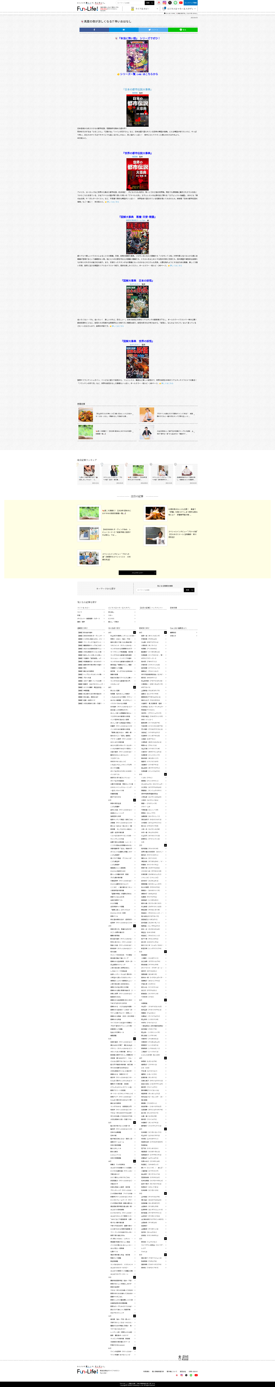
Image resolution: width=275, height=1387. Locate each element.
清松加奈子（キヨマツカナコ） (151, 819)
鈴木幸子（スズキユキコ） (150, 881)
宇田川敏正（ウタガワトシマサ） (152, 716)
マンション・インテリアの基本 (120, 658)
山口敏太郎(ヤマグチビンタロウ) (152, 1219)
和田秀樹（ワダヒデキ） (149, 1261)
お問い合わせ (193, 1371)
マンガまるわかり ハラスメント (121, 1264)
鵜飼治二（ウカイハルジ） (150, 671)
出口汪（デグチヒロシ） (149, 990)
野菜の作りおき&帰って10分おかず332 (123, 1293)
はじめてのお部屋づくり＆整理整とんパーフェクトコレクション (123, 1168)
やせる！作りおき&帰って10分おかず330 (123, 1290)
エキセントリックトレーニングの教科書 (123, 787)
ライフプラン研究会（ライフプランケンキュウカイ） (154, 1245)
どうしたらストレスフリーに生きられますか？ (123, 1087)
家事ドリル (114, 916)
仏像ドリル (114, 1251)
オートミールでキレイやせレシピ (121, 1093)
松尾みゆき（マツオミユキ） (151, 1161)
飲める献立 (114, 1151)
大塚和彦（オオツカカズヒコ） (151, 742)
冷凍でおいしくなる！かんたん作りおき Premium (123, 1322)
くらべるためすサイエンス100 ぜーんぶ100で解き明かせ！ (123, 835)
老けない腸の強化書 (117, 1222)
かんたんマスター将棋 (117, 913)
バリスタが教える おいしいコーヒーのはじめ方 (123, 1245)
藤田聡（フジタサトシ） (149, 1103)
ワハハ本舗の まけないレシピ (120, 1355)
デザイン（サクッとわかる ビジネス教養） (123, 1048)
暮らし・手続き (113, 622)
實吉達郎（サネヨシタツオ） (151, 910)
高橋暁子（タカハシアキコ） (151, 981)
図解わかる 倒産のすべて (119, 1074)
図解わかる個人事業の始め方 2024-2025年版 (123, 990)
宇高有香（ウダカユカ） (149, 639)
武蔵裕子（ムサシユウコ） (150, 1158)
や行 (109, 1277)
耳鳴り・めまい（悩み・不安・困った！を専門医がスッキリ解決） (123, 639)
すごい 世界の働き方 (117, 932)
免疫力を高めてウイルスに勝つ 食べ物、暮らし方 (123, 678)
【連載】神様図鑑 (83, 690)
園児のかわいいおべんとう (119, 755)
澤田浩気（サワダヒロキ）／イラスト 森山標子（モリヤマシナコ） (154, 861)
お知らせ (173, 636)
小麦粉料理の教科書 (117, 890)
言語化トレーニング (117, 813)
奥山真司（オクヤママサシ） (151, 768)
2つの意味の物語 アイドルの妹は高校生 (123, 1193)
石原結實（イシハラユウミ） (151, 771)
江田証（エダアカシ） (148, 739)
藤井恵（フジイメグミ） (149, 1119)
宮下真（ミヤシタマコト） (150, 1148)
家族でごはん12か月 (117, 897)
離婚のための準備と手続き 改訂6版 (122, 1326)
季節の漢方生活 (115, 803)
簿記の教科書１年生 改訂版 (120, 1255)
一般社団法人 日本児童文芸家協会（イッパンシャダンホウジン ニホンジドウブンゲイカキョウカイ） (154, 1026)
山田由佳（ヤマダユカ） (149, 1222)
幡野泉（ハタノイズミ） (149, 1074)
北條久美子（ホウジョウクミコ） (152, 1081)
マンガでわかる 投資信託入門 (120, 1106)
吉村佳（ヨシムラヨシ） (149, 1232)
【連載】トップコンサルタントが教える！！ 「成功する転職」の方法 (91, 674)
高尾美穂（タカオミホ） (149, 974)
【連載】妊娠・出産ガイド (86, 700)
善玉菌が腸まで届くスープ (119, 958)
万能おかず (114, 1184)
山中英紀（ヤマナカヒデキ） (151, 1197)
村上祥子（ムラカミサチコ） (151, 1135)
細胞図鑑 (113, 1035)
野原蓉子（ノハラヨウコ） (150, 1045)
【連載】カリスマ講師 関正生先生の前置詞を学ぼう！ (91, 687)
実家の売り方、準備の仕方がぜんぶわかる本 (123, 929)
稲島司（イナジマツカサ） (150, 761)
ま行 (109, 632)
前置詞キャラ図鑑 (116, 1029)
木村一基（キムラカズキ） (150, 832)
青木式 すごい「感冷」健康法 (120, 736)
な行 (109, 1122)
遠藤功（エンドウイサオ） (150, 694)
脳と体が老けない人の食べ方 (120, 1126)
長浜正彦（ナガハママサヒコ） (151, 1010)
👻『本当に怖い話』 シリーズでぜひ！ (139, 38)
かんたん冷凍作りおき (117, 871)
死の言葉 (113, 952)
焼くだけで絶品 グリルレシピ (120, 858)
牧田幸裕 (144, 1145)
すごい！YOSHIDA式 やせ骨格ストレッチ (123, 955)
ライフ (79, 612)
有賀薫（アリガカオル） (149, 649)
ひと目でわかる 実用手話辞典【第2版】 (123, 1229)
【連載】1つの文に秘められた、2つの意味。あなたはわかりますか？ (91, 639)
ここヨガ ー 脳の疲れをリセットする (123, 887)
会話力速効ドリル (116, 900)
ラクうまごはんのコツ (117, 1329)
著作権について (172, 1371)
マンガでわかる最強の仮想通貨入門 (122, 655)
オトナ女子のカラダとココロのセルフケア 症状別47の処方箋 (123, 771)
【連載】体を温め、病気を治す (87, 697)
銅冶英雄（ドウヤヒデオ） (150, 964)
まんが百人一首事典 (117, 1248)
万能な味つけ (114, 1174)
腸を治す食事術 (115, 1103)
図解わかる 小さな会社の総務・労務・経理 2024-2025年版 (123, 1006)
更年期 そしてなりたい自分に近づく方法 (123, 829)
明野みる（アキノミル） (149, 745)
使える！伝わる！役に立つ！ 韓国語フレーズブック (123, 826)
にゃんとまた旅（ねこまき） (151, 1055)
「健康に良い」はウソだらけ (120, 910)
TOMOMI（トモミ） (148, 997)
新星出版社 (103, 9)
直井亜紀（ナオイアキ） (149, 1029)
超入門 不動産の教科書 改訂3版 (121, 1064)
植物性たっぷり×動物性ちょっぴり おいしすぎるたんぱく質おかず (123, 981)
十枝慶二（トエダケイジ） (150, 958)
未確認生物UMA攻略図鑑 (118, 1303)
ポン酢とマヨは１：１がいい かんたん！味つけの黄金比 (123, 1239)
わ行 (109, 1348)
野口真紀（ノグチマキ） (149, 1035)
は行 (109, 1161)
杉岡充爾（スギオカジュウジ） (151, 874)
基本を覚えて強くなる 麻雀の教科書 (122, 642)
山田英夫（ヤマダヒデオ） (150, 1206)
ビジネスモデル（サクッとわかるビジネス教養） (123, 1213)
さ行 (109, 926)
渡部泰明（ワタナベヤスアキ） (151, 1264)
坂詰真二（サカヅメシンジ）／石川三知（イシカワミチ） (154, 913)
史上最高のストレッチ (117, 964)
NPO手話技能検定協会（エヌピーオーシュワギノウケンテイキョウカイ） (154, 674)
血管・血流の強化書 (117, 832)
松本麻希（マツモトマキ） (150, 1190)
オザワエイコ (145, 687)
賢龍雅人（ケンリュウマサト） (151, 790)
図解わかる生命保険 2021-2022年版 (122, 1000)
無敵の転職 (114, 674)
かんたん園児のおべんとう (119, 884)
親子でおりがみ (115, 797)
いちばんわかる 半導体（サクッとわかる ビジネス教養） (123, 697)
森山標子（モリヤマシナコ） (151, 1174)
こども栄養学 (114, 806)
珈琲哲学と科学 (115, 816)
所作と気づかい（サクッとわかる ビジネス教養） (123, 942)
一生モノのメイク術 (117, 790)
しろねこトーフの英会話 (118, 971)
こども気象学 (114, 855)
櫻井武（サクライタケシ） (150, 855)
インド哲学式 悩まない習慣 (119, 719)
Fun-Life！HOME (170, 13)
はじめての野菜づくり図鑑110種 (121, 1271)
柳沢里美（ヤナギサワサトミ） (151, 1213)
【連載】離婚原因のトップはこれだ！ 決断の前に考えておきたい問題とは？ (91, 645)
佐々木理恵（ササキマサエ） (151, 887)
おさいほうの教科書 (117, 742)
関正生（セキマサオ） (148, 932)
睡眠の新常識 (114, 935)
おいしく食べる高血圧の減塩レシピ (122, 723)
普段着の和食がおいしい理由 (120, 1242)
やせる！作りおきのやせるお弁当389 (123, 1113)
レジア (143, 1248)
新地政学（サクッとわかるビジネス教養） (123, 948)
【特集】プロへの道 (84, 678)
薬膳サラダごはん (116, 1297)
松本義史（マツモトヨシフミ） (151, 1132)
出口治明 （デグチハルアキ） (151, 961)
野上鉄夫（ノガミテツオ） (150, 1019)
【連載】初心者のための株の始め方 (89, 694)
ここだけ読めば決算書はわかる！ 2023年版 (123, 845)
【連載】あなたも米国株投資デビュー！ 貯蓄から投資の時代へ (91, 649)
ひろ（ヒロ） (145, 1068)
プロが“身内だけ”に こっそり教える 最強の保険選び (123, 1026)
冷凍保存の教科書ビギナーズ (120, 1342)
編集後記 (173, 632)
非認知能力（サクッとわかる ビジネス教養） (123, 1180)
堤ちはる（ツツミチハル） (150, 987)
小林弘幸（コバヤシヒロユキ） (151, 797)
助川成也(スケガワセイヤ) (150, 916)
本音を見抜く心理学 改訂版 (120, 1187)
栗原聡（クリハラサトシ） (150, 781)
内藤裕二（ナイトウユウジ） (151, 1016)
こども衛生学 (114, 861)
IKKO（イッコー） (147, 719)
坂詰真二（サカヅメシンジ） (151, 935)
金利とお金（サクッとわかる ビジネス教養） (123, 810)
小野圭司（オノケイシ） (149, 645)
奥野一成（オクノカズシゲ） (151, 636)
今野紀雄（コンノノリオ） (150, 810)
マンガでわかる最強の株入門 (120, 681)
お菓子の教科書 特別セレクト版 (121, 784)
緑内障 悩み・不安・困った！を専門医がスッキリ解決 (123, 1319)
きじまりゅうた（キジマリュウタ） (153, 784)
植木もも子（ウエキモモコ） (151, 700)
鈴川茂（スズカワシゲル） (150, 942)
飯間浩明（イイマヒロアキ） (151, 723)
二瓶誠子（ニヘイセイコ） (150, 1052)
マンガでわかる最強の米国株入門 (121, 661)
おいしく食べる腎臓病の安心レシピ (122, 713)
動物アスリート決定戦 (117, 1090)
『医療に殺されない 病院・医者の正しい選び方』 (123, 732)
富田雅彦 (144, 955)
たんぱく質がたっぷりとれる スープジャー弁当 (123, 1081)
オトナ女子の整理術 (117, 781)
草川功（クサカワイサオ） (150, 826)
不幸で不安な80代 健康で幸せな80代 (123, 1226)
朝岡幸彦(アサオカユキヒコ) (150, 697)
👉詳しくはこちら (112, 201)
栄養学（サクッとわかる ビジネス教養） (123, 726)
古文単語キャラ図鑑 (117, 906)
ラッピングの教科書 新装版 (120, 1338)
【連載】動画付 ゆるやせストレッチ (90, 684)
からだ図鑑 (114, 903)
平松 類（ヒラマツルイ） (149, 1071)
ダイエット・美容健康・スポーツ (88, 618)
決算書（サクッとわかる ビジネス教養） (123, 823)
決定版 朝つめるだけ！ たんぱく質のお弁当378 (123, 1058)
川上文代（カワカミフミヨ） (151, 835)
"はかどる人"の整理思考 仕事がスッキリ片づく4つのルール (123, 1219)
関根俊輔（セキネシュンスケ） (151, 884)
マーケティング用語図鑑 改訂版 (121, 652)
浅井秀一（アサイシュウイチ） (151, 713)
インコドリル (114, 774)
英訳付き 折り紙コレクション (120, 777)
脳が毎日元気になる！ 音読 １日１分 (122, 1139)
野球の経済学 (114, 1287)
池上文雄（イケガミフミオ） (151, 748)
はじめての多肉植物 (117, 1209)
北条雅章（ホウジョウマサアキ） (152, 1110)
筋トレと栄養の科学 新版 (119, 874)
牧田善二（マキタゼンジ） (150, 1164)
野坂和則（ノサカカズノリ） (151, 1048)
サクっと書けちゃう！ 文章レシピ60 (122, 1013)
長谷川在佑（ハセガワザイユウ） (152, 1084)
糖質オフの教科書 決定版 (119, 1084)
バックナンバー (137, 572)
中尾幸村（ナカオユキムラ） (151, 1042)
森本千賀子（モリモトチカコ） (151, 1184)
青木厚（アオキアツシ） (149, 661)
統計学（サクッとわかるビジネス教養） (123, 1077)
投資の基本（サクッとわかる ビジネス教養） (123, 1042)
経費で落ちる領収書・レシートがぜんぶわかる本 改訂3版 (123, 842)
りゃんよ (144, 1251)
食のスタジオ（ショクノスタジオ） (153, 945)
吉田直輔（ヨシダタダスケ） (151, 1203)
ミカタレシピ (114, 684)
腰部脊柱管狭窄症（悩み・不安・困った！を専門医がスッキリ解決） (123, 1280)
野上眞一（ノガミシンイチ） (151, 1032)
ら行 (109, 1316)
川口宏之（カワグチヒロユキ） (151, 787)
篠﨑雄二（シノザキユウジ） (151, 926)
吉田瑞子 (144, 1226)
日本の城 (113, 1135)
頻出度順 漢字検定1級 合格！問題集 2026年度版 (123, 1206)
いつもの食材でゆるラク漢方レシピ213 (123, 748)
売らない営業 (114, 690)
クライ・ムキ (145, 806)
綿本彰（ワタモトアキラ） (150, 1268)
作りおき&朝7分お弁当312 (119, 1068)
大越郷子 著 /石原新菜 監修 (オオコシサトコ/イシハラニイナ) (154, 703)
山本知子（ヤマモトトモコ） (151, 1216)
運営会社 (183, 1371)
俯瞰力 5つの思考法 (118, 1164)
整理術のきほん (115, 997)
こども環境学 (114, 865)
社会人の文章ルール (117, 1032)
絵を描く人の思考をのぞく (119, 710)
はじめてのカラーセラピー (119, 1268)
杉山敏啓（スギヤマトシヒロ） (151, 906)
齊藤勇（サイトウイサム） (150, 865)
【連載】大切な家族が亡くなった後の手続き (91, 652)
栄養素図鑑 (114, 794)
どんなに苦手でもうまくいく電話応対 (123, 1061)
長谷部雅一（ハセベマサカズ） (151, 1106)
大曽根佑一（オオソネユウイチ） (152, 684)
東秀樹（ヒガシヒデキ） (149, 1061)
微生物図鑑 (114, 1261)
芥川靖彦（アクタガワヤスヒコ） (152, 729)
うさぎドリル (114, 758)
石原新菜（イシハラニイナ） (151, 755)
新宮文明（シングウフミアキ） (151, 948)
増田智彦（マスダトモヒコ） (151, 1151)
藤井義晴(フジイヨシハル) (150, 1090)
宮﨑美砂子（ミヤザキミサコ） (151, 1155)
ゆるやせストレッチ (117, 1313)
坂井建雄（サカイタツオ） (150, 848)
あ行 (109, 687)
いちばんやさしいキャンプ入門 (120, 765)
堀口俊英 (144, 1100)
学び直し (111, 612)
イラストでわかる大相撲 (118, 703)
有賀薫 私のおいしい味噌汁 (120, 694)
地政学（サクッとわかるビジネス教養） (123, 1110)
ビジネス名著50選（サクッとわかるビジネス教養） (123, 1171)
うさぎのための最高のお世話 (120, 716)
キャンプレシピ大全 (117, 839)
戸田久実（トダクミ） (148, 984)
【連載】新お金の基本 (84, 632)
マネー (110, 615)
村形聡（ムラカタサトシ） (150, 1139)
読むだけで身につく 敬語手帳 (120, 1309)
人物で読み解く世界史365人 (120, 968)
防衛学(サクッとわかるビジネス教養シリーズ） (123, 1197)
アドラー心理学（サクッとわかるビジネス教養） (123, 739)
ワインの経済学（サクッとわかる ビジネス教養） (123, 1351)
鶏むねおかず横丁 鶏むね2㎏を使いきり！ (123, 1045)
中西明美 (144, 1003)
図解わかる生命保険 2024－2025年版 (123, 961)
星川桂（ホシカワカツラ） (150, 1113)
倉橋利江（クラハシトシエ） (151, 839)
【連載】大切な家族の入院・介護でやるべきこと (91, 703)
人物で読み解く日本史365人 (120, 984)
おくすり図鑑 (114, 768)
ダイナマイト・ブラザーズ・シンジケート (154, 968)
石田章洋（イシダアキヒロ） (151, 736)
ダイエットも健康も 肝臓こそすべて (122, 852)
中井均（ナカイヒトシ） (149, 1022)
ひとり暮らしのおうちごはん (120, 1177)
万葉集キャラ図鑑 (116, 668)
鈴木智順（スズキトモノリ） (151, 923)
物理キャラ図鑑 (115, 1258)
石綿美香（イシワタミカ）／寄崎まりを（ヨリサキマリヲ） (154, 655)
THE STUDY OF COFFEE (118, 1003)
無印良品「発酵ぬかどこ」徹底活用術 (123, 665)
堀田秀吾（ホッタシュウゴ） (151, 1093)
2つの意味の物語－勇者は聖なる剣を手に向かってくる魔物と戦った (123, 1203)
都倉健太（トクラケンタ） (150, 993)
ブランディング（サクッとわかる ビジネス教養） (123, 1190)
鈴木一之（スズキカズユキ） (151, 929)
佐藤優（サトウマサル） (149, 897)
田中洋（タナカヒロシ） (149, 971)
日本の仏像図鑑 (115, 1132)
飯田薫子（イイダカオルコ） (151, 652)
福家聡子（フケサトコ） (149, 1064)
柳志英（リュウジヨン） (149, 1242)
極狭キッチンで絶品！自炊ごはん (121, 819)
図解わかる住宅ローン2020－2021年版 (123, 1010)
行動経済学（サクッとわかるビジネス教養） (123, 881)
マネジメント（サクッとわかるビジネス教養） (123, 645)
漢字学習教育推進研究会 (149, 794)
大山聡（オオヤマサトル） (150, 642)
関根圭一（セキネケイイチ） (151, 890)
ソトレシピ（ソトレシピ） (150, 877)
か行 (109, 800)
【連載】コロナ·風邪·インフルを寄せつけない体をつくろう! (91, 681)
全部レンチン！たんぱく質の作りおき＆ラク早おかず (123, 974)
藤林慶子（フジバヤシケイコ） (151, 1126)
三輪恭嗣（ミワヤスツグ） (150, 1171)
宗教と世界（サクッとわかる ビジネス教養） (123, 993)
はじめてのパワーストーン (119, 1274)
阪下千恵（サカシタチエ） (150, 939)
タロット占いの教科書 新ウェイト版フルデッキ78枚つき (123, 1052)
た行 (109, 1039)
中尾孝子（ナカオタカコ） (150, 1039)
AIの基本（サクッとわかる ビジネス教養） (123, 707)
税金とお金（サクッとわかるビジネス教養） (123, 945)
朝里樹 (135, 93)
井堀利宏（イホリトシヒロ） (151, 665)
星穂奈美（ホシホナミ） (149, 1077)
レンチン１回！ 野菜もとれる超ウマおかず (123, 1332)
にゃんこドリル (115, 1155)
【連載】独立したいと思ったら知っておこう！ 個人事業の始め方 (91, 655)
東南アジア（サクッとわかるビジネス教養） (123, 1097)
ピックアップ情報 (191, 3)
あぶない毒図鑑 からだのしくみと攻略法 (123, 700)
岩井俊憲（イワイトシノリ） (151, 668)
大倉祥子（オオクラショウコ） (151, 752)
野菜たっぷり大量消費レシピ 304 (121, 1300)
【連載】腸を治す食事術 (85, 671)
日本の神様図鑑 (115, 1158)
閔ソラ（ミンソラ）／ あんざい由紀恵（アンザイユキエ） (154, 1168)
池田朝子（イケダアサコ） (150, 765)
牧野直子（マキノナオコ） (150, 1187)
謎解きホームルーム (117, 1142)
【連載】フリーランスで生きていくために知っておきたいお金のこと (91, 642)
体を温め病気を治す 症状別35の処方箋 (123, 919)
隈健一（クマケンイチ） (149, 803)
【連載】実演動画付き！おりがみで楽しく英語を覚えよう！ (91, 661)
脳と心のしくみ (115, 1148)
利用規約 (146, 1371)
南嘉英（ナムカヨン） (148, 1013)
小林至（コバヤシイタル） (150, 800)
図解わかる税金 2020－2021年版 (122, 1016)
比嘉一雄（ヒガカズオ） (149, 1116)
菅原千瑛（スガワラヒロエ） (151, 868)
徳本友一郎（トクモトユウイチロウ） (154, 977)
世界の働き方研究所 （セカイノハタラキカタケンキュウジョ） (154, 852)
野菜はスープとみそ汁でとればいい (122, 1306)
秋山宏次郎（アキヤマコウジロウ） (153, 681)
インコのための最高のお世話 (120, 729)
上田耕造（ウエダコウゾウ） (151, 690)
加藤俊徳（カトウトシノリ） (151, 816)
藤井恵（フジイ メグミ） (149, 1087)
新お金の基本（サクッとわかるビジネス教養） (123, 939)
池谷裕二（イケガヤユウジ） (151, 732)
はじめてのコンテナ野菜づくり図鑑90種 (123, 1216)
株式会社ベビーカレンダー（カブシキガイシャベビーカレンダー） (154, 1097)
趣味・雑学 (81, 622)
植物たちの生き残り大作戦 (119, 987)
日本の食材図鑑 (115, 1145)
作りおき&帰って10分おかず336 (121, 1116)
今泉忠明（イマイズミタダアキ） (152, 726)
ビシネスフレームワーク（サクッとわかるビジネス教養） (123, 1200)
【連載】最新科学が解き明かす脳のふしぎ (91, 665)
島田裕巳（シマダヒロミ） (150, 900)
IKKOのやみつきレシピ (118, 761)
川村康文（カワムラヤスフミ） (151, 823)
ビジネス (111, 618)
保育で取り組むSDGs (117, 1235)
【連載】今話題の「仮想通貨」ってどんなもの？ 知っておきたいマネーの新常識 (91, 658)
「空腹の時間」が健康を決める (120, 894)
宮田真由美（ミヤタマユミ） (151, 1177)
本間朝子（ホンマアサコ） (150, 1122)
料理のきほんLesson (117, 1345)
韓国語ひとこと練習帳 (117, 868)
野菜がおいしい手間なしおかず (120, 1284)
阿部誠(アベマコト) (147, 710)
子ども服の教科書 (116, 877)
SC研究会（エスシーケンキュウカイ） (154, 707)
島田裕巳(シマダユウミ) (149, 919)
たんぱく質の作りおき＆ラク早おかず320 (123, 1100)
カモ (142, 842)
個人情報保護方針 (158, 1371)
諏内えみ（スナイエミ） (149, 858)
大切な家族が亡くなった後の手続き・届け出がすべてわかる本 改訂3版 (123, 1071)
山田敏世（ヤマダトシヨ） (150, 1229)
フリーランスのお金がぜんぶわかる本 (123, 1232)
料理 (78, 615)
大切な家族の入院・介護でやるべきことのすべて (123, 1119)
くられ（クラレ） (147, 777)
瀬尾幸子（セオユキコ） (149, 894)
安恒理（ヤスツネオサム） (150, 1235)
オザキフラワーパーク (148, 658)
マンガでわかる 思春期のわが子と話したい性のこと (123, 649)
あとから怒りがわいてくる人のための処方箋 (123, 745)
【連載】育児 (81, 668)
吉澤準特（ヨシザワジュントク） (152, 1209)
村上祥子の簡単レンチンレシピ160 (122, 636)
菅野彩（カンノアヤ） (148, 813)
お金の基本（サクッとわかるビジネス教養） (123, 752)
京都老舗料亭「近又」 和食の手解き (122, 848)
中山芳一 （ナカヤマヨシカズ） (152, 1006)
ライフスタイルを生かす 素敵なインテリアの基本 (123, 1022)
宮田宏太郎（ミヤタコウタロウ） (152, 1142)
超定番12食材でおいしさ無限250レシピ (123, 1055)
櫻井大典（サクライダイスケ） (151, 903)
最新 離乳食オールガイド (119, 1335)
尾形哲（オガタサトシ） (149, 678)
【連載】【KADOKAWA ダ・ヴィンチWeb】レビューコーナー (91, 636)
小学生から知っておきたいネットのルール (123, 977)
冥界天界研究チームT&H (136, 220)
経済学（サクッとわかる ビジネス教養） (123, 923)
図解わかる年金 (115, 1019)
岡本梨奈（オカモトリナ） (150, 758)
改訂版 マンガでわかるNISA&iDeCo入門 (123, 671)
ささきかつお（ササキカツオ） (151, 871)
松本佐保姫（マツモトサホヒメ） (152, 1180)
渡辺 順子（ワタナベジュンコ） (152, 1258)
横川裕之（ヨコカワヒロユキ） (151, 1200)
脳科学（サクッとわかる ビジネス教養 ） (123, 1129)
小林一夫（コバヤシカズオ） (151, 829)
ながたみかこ (136, 284)
